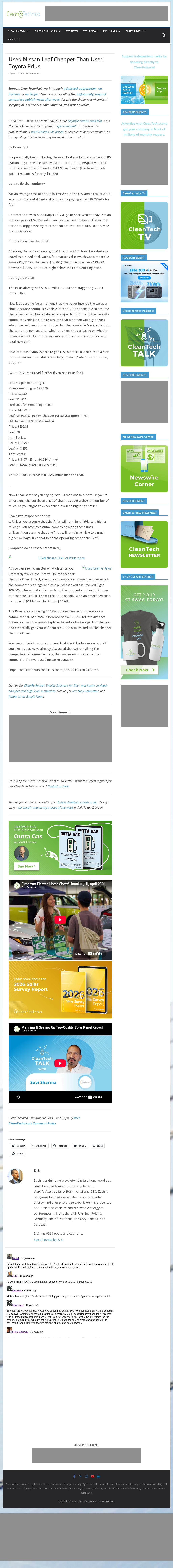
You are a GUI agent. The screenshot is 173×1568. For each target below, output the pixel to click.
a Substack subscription (80, 88)
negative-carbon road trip (85, 121)
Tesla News (90, 31)
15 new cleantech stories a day (76, 802)
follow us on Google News (26, 696)
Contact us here (58, 786)
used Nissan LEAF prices (47, 132)
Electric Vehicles (45, 31)
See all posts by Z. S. (48, 1240)
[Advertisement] (106, 13)
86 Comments (32, 73)
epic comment (66, 126)
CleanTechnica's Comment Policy (32, 1123)
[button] (27, 31)
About (12, 39)
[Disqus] (60, 1294)
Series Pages (134, 31)
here (77, 1118)
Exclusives (110, 31)
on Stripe (31, 94)
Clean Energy (16, 31)
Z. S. (23, 73)
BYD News (72, 31)
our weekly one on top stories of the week (45, 808)
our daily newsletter (85, 691)
